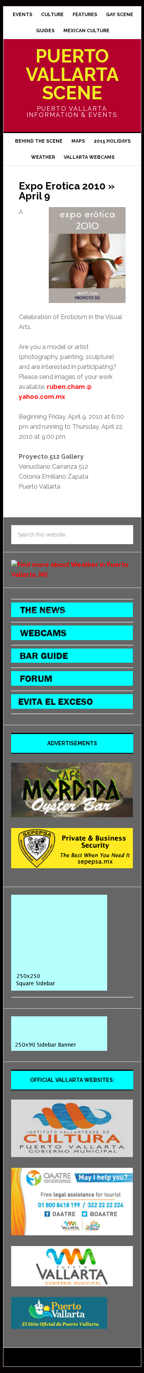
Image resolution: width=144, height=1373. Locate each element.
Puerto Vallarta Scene (72, 74)
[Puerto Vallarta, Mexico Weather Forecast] (72, 574)
